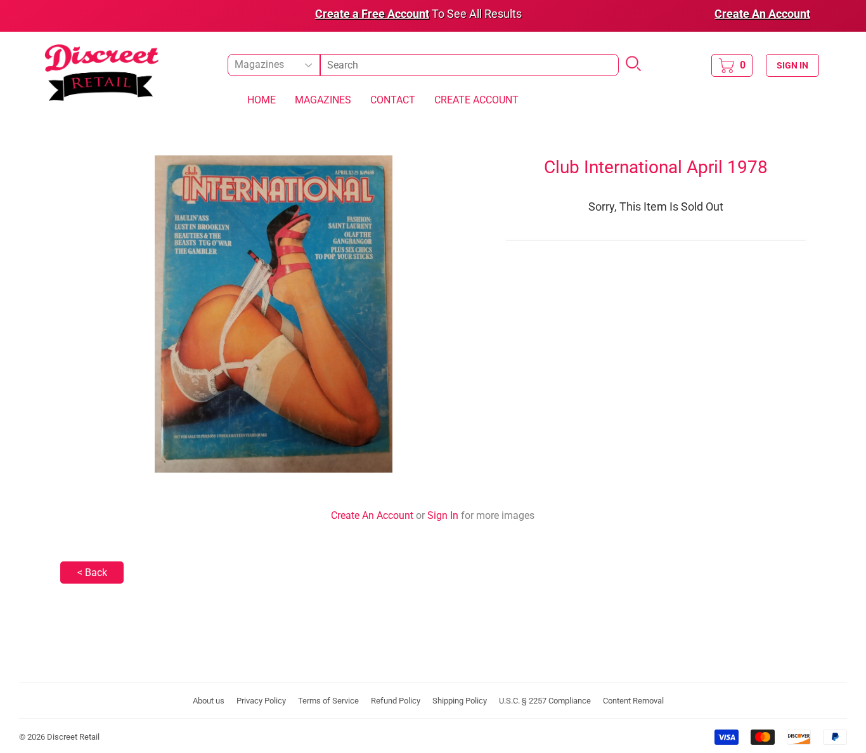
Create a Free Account (372, 13)
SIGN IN (792, 65)
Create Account (476, 100)
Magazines (323, 100)
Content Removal (633, 700)
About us (208, 700)
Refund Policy (395, 700)
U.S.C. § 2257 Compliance (545, 700)
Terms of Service (328, 700)
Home (261, 100)
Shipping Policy (459, 700)
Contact (392, 100)
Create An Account (372, 515)
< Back (92, 572)
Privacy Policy (261, 700)
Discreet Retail (73, 737)
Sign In (442, 515)
